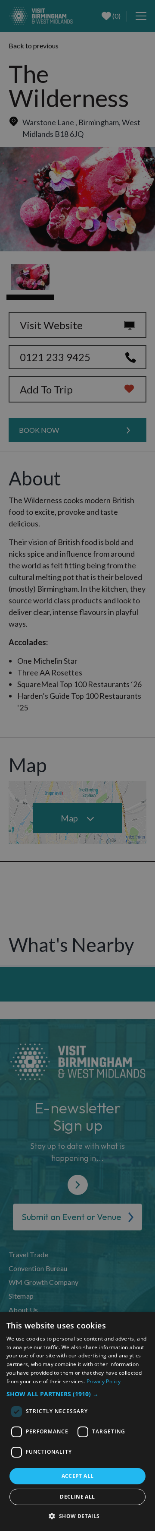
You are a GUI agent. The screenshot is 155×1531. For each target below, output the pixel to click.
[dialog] (77, 1421)
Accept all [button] (78, 1476)
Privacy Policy (104, 1381)
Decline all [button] (77, 1496)
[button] (77, 1393)
